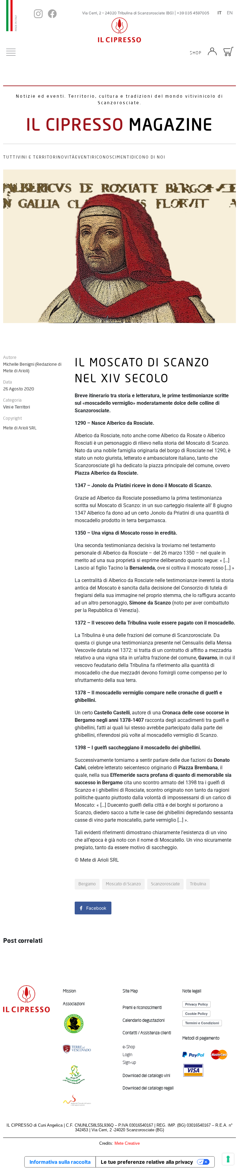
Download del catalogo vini (146, 1075)
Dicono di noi (148, 156)
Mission (69, 991)
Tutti (10, 156)
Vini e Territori (37, 156)
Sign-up (129, 1062)
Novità (66, 156)
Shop (196, 53)
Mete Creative (127, 1143)
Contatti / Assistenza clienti (147, 1032)
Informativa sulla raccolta (60, 1162)
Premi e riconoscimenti (142, 1007)
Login (127, 1054)
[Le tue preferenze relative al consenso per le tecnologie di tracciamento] (228, 1159)
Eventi (83, 156)
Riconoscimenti (111, 156)
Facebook (95, 908)
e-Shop (129, 1047)
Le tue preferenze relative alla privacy (147, 1162)
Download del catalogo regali (148, 1088)
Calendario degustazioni (144, 1020)
